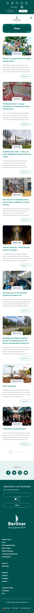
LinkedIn (4, 575)
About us (5, 563)
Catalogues (5, 590)
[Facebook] (17, 3)
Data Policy (5, 566)
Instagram (5, 578)
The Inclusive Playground (10, 554)
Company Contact (7, 588)
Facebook (5, 572)
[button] (3, 610)
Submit (17, 505)
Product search (6, 539)
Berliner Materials (7, 551)
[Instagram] (21, 3)
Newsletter (14, 7)
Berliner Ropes (6, 548)
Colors (4, 542)
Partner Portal (23, 11)
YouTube (4, 581)
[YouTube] (12, 3)
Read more (25, 76)
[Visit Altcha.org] (18, 499)
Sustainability (6, 557)
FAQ (3, 593)
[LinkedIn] (26, 3)
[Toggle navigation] (31, 18)
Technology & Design (8, 545)
